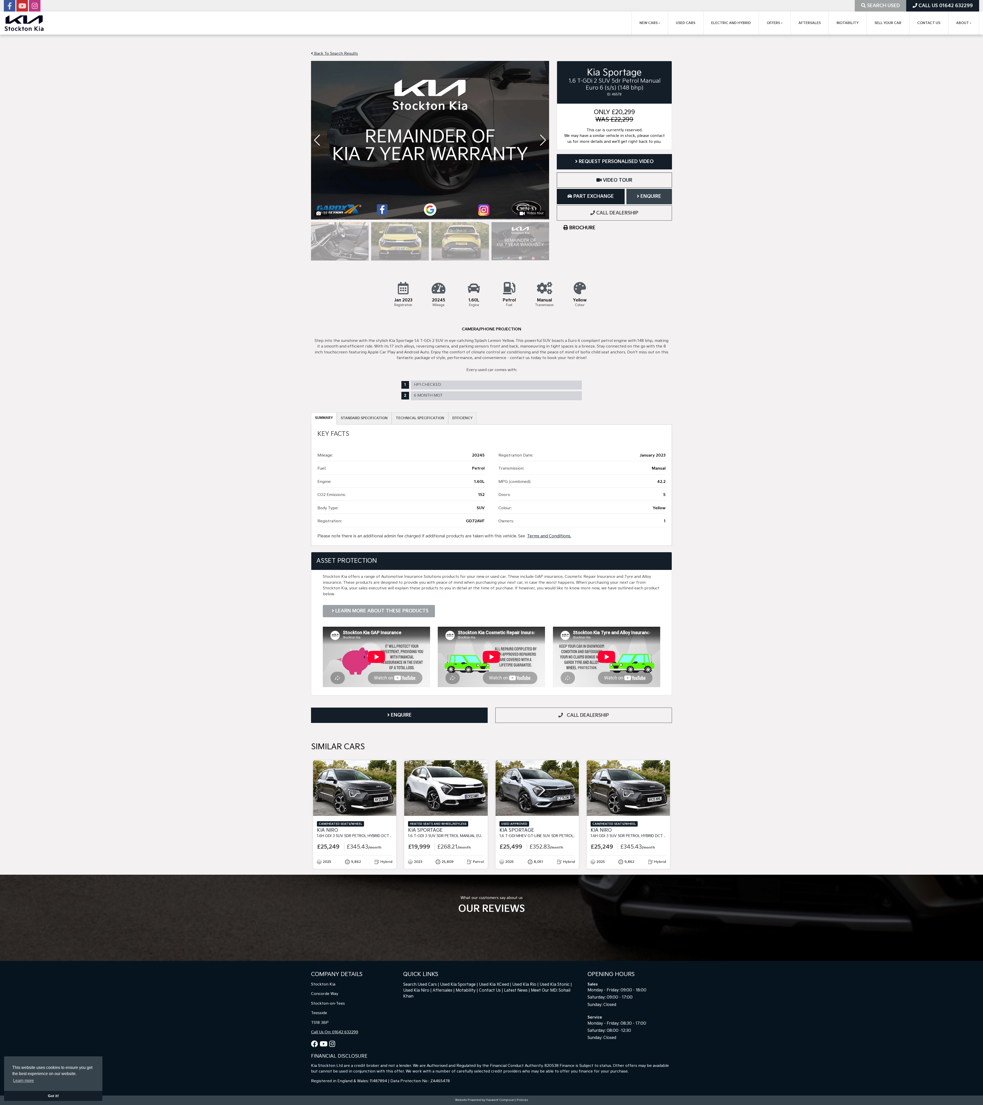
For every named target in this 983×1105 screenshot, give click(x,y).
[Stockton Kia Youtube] (22, 7)
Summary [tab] (324, 418)
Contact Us (928, 23)
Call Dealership (616, 213)
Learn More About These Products (381, 611)
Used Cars (685, 23)
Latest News (516, 990)
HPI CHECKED (427, 385)
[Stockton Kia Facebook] (9, 7)
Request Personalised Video (616, 161)
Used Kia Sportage (458, 984)
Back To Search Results (335, 53)
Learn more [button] (23, 1080)
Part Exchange (593, 196)
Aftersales (809, 23)
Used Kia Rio (524, 984)
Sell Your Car (887, 23)
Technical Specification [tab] (420, 418)
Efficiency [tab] (462, 418)
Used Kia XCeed (494, 984)
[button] (543, 140)
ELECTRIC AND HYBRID (731, 23)
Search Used (883, 5)
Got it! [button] (53, 1096)
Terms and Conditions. (549, 536)
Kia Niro (374, 833)
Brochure (581, 228)
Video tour (535, 213)
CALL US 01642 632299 (945, 5)
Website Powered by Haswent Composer (485, 1100)
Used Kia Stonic (555, 984)
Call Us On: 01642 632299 (334, 1032)
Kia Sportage (462, 833)
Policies (522, 1100)
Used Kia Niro (416, 990)
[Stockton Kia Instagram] (34, 7)
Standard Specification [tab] (364, 418)
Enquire (650, 196)
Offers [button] (773, 23)
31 (325, 213)
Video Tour (617, 180)
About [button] (962, 23)
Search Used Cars (420, 984)
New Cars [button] (648, 23)
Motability (848, 23)
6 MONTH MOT (428, 395)
